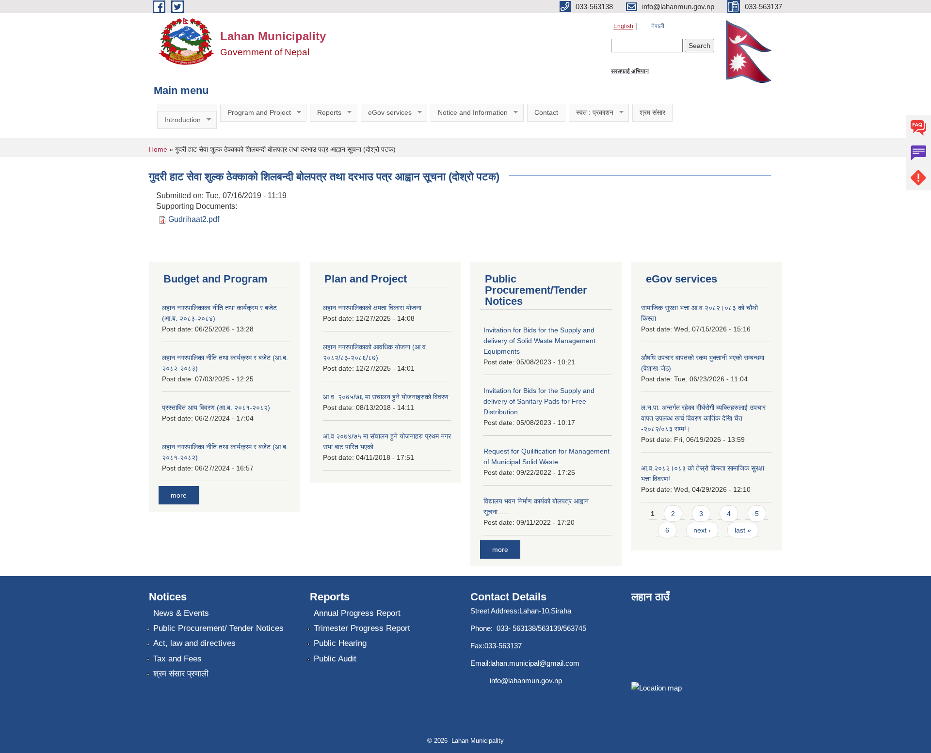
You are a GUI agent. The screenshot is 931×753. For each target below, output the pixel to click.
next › (702, 530)
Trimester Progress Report (362, 628)
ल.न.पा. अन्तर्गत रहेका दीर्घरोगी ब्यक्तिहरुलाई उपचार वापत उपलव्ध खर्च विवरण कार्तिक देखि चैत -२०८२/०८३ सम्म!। (703, 418)
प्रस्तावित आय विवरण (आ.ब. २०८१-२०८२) (216, 407)
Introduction (179, 120)
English (623, 26)
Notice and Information (469, 113)
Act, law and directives (194, 643)
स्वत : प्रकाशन (591, 113)
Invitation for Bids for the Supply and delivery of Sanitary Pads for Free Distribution (538, 401)
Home (158, 149)
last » (743, 530)
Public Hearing (340, 643)
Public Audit (335, 658)
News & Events (181, 613)
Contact (546, 112)
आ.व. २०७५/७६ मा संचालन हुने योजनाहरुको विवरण (386, 397)
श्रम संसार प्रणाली (181, 673)
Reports (325, 113)
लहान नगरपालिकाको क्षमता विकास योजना (372, 308)
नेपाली (657, 26)
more (179, 495)
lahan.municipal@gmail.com (534, 663)
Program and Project (255, 113)
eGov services (386, 113)
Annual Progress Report (357, 613)
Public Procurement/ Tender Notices (218, 628)
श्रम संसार (652, 112)
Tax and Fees (177, 658)
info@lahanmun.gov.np (526, 680)
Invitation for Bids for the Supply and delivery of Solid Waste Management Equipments (539, 340)
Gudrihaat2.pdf (193, 219)
